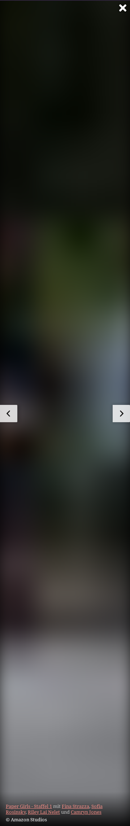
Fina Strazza (75, 806)
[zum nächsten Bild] (121, 413)
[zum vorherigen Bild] (8, 413)
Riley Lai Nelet (44, 812)
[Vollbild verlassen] (123, 8)
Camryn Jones (86, 812)
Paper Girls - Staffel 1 (29, 806)
